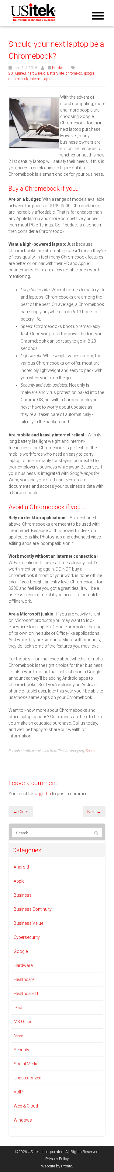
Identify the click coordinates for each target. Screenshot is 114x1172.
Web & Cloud (26, 1106)
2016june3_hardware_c (27, 73)
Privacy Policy (57, 1158)
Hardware (59, 68)
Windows (23, 1120)
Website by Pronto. (57, 1166)
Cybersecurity (27, 937)
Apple (19, 881)
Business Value (28, 923)
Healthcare (24, 979)
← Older (20, 811)
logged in (42, 793)
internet (36, 79)
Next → (94, 811)
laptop (48, 79)
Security (21, 1049)
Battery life (55, 73)
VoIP (18, 1091)
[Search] (96, 833)
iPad (18, 1007)
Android (21, 867)
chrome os (74, 73)
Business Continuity (33, 909)
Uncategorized (27, 1077)
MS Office (23, 1021)
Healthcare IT (26, 993)
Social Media (26, 1063)
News (19, 1035)
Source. (91, 751)
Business (23, 895)
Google (21, 951)
